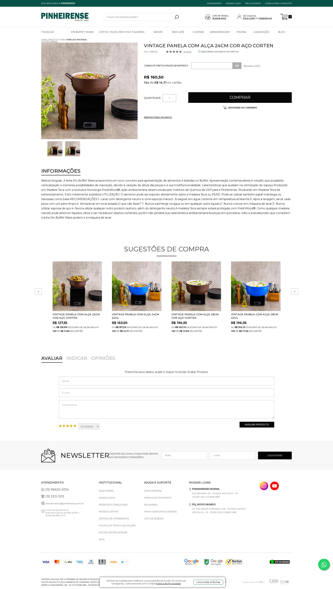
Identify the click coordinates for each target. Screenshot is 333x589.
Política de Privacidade (168, 583)
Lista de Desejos (153, 518)
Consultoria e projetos (278, 3)
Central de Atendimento (114, 518)
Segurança (151, 504)
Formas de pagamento (157, 497)
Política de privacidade (113, 532)
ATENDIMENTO (214, 3)
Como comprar (153, 490)
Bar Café (178, 31)
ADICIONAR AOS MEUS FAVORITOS (220, 51)
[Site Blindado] (281, 562)
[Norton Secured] (237, 562)
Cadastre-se (265, 18)
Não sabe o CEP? (251, 65)
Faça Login (249, 18)
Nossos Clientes (109, 511)
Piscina (241, 31)
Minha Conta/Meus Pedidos (160, 511)
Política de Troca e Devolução (117, 525)
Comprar (240, 97)
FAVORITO (99, 263)
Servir (158, 31)
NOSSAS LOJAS (233, 3)
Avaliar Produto (257, 424)
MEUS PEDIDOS (253, 3)
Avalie (187, 51)
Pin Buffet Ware (82, 31)
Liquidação (261, 31)
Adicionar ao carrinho (242, 107)
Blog (281, 31)
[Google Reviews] (193, 562)
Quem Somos (106, 490)
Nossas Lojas (107, 497)
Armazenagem (220, 31)
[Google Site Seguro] (214, 562)
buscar (176, 17)
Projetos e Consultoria (113, 504)
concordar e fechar (208, 582)
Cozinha (198, 31)
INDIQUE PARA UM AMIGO (158, 117)
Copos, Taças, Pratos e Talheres (121, 31)
